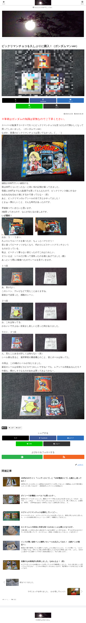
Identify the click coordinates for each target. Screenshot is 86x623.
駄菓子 (19, 427)
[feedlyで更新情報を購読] (22, 457)
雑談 (5, 427)
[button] (56, 106)
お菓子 (12, 427)
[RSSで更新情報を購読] (63, 457)
